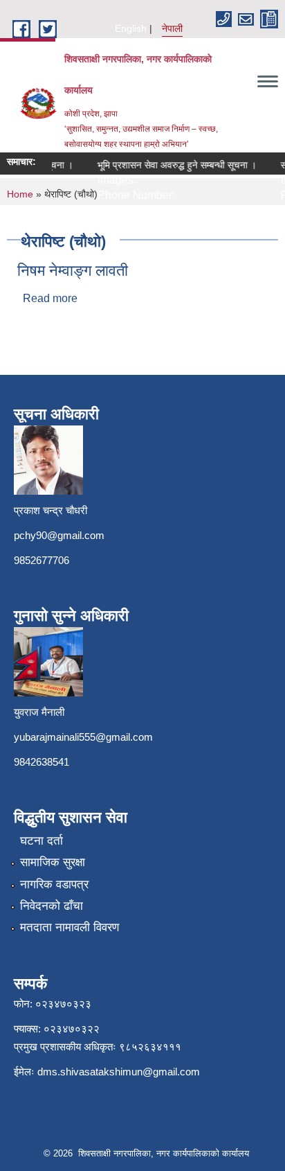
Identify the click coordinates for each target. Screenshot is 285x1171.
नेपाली (172, 28)
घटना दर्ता (41, 840)
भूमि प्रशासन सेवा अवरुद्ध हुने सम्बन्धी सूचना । (172, 164)
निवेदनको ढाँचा (51, 906)
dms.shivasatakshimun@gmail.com (118, 1071)
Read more (50, 298)
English (131, 28)
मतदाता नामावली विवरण (69, 927)
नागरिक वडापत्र (54, 884)
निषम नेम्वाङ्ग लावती (72, 270)
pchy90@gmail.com (59, 535)
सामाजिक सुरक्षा (52, 862)
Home (20, 194)
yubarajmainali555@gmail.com (83, 737)
